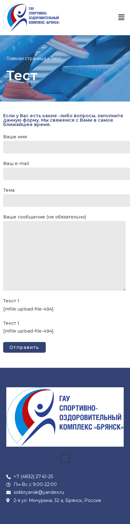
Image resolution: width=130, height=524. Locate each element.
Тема (9, 190)
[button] (121, 18)
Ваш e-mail (16, 163)
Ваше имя (15, 137)
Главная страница (26, 58)
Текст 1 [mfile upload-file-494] (28, 305)
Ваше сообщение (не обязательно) (44, 217)
